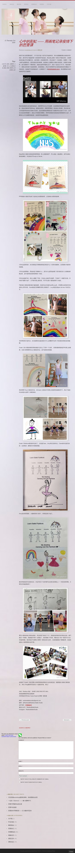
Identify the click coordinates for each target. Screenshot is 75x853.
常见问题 (49, 4)
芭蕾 (8, 67)
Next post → (67, 720)
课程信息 (12, 4)
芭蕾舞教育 (28, 705)
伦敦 (8, 64)
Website (21, 770)
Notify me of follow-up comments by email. (35, 779)
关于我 (10, 818)
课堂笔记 (26, 4)
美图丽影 (42, 4)
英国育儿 (11, 67)
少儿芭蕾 (11, 66)
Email (20, 766)
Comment (21, 740)
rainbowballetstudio (30, 50)
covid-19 (4, 64)
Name (20, 761)
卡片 (8, 66)
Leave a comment (66, 50)
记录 (14, 70)
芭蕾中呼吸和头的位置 (15, 804)
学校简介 (4, 4)
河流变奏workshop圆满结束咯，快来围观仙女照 (23, 797)
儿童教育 (11, 64)
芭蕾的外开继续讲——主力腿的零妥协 (20, 810)
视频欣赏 (11, 835)
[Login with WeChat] (20, 735)
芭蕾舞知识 (34, 4)
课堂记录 (40, 50)
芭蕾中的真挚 (12, 807)
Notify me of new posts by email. (31, 782)
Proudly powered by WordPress (28, 851)
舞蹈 (5, 67)
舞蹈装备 (19, 4)
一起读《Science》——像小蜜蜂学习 (19, 800)
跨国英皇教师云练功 (54, 69)
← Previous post (24, 720)
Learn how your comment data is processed (8, 736)
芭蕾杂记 (11, 828)
